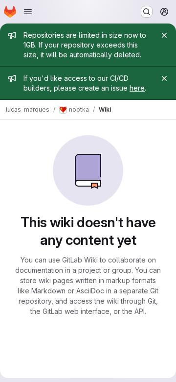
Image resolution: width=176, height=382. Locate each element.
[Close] (164, 35)
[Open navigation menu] (28, 12)
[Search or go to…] (147, 12)
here (137, 88)
